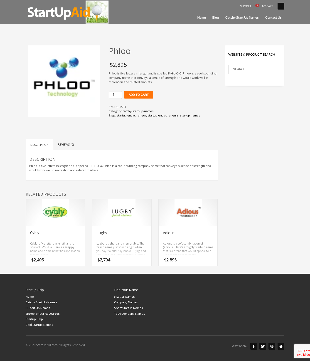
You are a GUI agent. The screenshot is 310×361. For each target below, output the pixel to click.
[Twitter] (262, 346)
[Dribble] (271, 346)
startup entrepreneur (131, 115)
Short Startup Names (128, 308)
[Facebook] (253, 346)
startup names (190, 115)
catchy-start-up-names (138, 111)
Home (30, 296)
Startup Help (34, 319)
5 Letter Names (124, 296)
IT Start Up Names (38, 308)
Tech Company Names (129, 314)
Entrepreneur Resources (43, 314)
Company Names (126, 302)
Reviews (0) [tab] (66, 144)
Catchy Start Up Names (41, 302)
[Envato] (281, 346)
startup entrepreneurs (163, 115)
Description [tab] (39, 145)
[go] (275, 69)
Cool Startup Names (39, 325)
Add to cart (139, 94)
